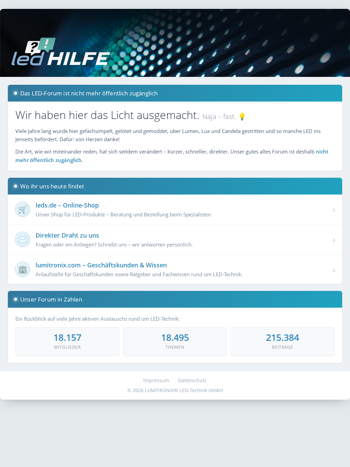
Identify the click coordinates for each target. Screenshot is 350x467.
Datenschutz (192, 380)
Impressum (156, 380)
